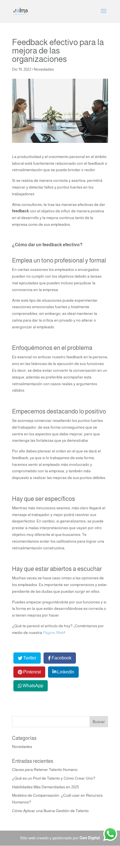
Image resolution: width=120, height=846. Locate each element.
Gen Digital (90, 838)
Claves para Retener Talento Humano (45, 769)
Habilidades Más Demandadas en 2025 (45, 787)
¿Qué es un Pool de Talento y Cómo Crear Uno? (53, 778)
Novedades (44, 69)
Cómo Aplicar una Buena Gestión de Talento (50, 810)
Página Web (53, 632)
